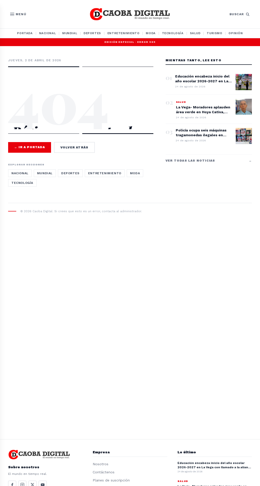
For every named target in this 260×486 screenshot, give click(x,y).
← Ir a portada (29, 147)
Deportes (92, 33)
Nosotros (100, 464)
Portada (24, 33)
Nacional (47, 33)
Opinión (236, 33)
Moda (150, 33)
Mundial (69, 33)
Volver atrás (74, 147)
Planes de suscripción (111, 480)
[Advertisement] (80, 85)
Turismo (214, 33)
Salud (195, 33)
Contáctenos (104, 472)
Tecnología (173, 33)
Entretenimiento (123, 33)
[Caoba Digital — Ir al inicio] (130, 14)
